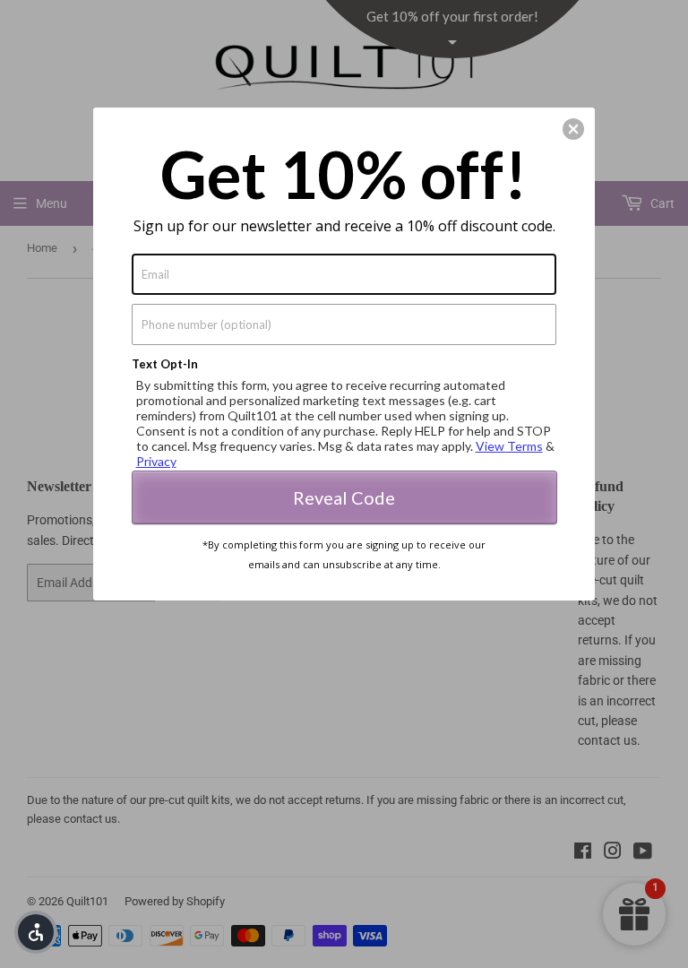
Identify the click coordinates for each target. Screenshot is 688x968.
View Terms (509, 446)
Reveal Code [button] (344, 497)
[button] (573, 129)
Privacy (156, 461)
